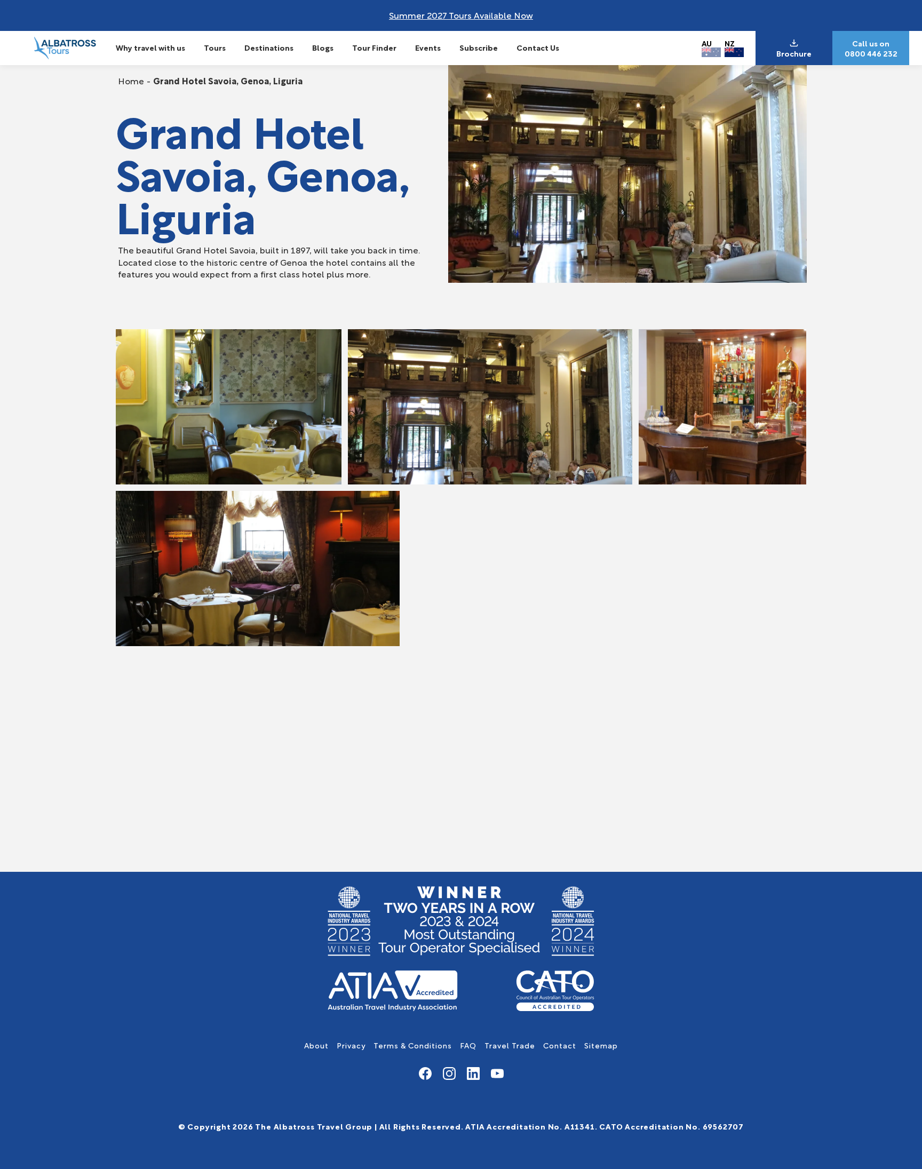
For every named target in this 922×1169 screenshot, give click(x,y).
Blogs (322, 47)
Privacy (351, 1045)
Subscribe (478, 47)
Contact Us (537, 47)
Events (428, 47)
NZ (730, 43)
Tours (215, 47)
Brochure (794, 53)
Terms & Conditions (412, 1045)
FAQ (468, 1045)
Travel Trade (509, 1045)
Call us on (870, 43)
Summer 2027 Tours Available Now (461, 14)
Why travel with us (150, 47)
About (316, 1045)
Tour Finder (374, 47)
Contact (559, 1045)
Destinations (268, 47)
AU (707, 43)
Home (131, 80)
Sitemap (601, 1045)
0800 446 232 (871, 53)
